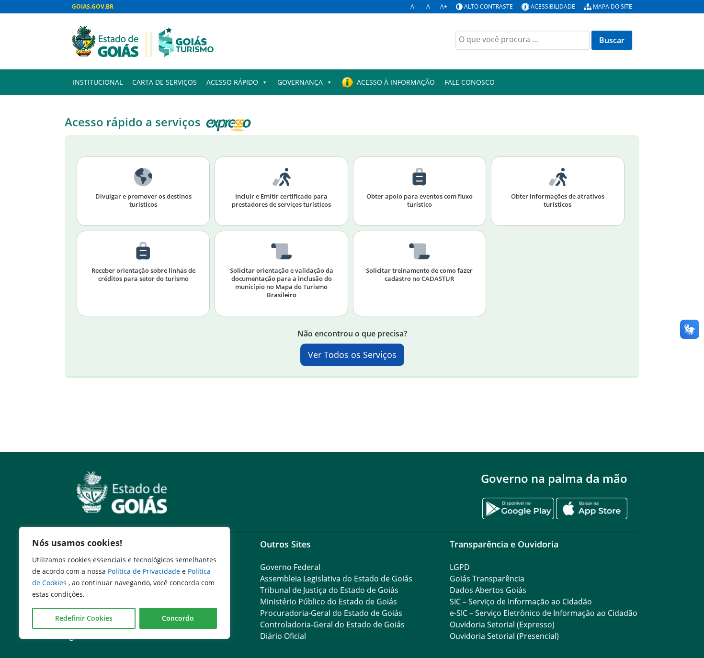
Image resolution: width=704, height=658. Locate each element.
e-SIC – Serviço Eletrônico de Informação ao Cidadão (543, 613)
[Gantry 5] (122, 492)
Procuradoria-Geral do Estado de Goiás (331, 613)
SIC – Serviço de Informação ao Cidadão (521, 601)
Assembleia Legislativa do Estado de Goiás (336, 578)
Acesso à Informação (396, 82)
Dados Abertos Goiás (488, 590)
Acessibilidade (553, 6)
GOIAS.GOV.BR (93, 6)
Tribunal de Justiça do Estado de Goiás (329, 590)
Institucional (98, 82)
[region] (124, 583)
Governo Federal (290, 567)
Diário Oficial (283, 636)
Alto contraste (488, 6)
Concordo (178, 618)
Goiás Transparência (487, 578)
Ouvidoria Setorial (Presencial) (504, 636)
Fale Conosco (469, 82)
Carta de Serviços (164, 82)
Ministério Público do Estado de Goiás (328, 601)
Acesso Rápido (232, 82)
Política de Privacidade (145, 571)
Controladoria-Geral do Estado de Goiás (332, 624)
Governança (300, 82)
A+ (443, 6)
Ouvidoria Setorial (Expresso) (502, 624)
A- (413, 6)
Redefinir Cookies (84, 618)
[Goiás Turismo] (143, 40)
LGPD (460, 567)
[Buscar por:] (522, 40)
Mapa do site (612, 6)
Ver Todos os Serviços (352, 354)
